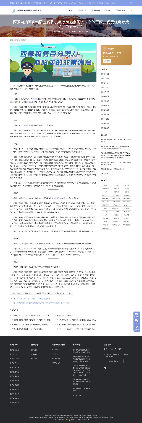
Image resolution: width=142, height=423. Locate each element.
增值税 (35, 99)
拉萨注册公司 (105, 205)
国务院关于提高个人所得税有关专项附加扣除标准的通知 (76, 320)
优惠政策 (116, 188)
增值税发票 (116, 195)
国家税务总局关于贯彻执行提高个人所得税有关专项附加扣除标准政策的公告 (32, 320)
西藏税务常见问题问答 (65, 315)
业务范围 (96, 10)
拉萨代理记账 (105, 101)
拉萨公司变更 (105, 78)
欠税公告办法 (105, 173)
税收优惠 (126, 215)
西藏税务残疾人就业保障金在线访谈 (112, 169)
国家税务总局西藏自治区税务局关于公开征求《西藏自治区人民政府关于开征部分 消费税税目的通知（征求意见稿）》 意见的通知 (116, 155)
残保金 (105, 208)
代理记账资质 (56, 363)
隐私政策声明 (56, 358)
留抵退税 (126, 211)
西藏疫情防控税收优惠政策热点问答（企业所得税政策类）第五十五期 (43, 303)
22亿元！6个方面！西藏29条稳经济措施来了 (33, 299)
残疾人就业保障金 (116, 208)
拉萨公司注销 (105, 83)
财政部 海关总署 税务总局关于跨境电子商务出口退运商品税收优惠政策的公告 (81, 359)
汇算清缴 (126, 208)
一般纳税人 (105, 185)
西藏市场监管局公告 (127, 221)
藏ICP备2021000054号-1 (60, 420)
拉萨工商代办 (105, 92)
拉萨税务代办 (105, 96)
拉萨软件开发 (105, 123)
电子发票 (105, 211)
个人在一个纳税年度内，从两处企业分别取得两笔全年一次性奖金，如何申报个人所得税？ (76, 329)
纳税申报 (126, 218)
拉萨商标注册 (105, 114)
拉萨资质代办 (105, 105)
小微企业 (30, 102)
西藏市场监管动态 (116, 221)
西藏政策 (105, 225)
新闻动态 (83, 10)
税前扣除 (116, 215)
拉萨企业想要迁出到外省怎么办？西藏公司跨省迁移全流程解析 (81, 381)
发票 (105, 192)
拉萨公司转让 (105, 87)
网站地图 (94, 415)
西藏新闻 (59, 31)
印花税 (127, 188)
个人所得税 (26, 125)
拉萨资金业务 (105, 128)
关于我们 (121, 10)
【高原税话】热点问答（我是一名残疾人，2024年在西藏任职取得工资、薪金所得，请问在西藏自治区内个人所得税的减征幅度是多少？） (32, 315)
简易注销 (116, 218)
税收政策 (105, 218)
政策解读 (126, 205)
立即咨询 (107, 61)
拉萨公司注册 (105, 74)
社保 (105, 215)
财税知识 (34, 358)
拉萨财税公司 (116, 205)
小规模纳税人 (105, 198)
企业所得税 (105, 188)
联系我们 (109, 10)
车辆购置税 (105, 228)
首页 (72, 10)
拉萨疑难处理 (105, 110)
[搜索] (131, 10)
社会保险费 (54, 198)
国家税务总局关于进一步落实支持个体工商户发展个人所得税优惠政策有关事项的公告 (76, 325)
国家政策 (116, 192)
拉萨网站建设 (105, 119)
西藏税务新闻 (127, 225)
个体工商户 (91, 86)
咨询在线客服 (113, 361)
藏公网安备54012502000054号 (79, 420)
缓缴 (65, 198)
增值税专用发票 (106, 195)
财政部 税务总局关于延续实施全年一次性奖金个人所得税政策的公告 (32, 325)
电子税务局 (116, 211)
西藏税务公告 (116, 225)
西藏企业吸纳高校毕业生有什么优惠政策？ (27, 329)
